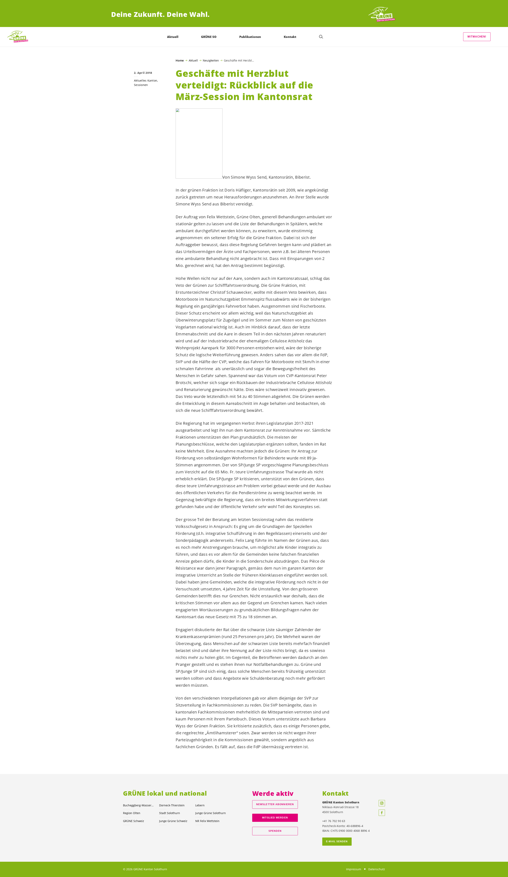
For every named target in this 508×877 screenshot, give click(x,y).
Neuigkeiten (211, 60)
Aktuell (193, 60)
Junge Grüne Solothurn (210, 813)
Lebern (200, 805)
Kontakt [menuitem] (290, 37)
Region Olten (131, 813)
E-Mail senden (337, 841)
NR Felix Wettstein (207, 821)
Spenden (275, 831)
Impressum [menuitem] (353, 869)
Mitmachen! (477, 36)
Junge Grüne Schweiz (173, 821)
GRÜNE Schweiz (133, 821)
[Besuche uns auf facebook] (382, 813)
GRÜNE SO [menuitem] (208, 37)
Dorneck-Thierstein (172, 805)
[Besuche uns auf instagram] (382, 803)
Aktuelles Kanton (145, 80)
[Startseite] (382, 14)
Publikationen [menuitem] (250, 37)
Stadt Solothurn (169, 813)
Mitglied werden (275, 817)
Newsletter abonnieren (275, 804)
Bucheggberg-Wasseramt (138, 805)
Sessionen (141, 85)
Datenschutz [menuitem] (376, 869)
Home (180, 60)
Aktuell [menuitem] (172, 37)
